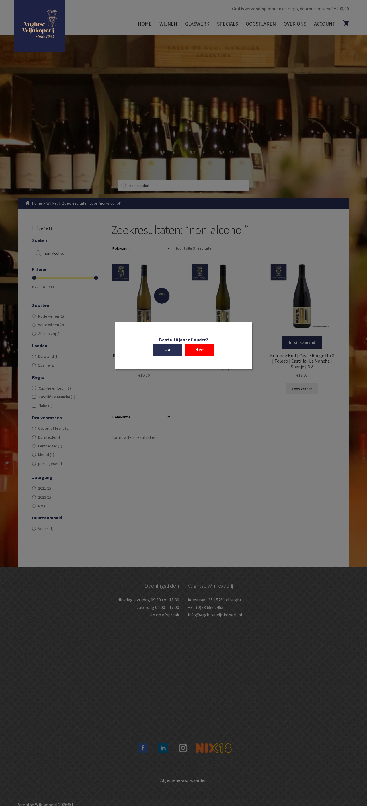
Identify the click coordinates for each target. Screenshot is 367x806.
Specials (227, 23)
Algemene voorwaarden (183, 780)
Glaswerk (197, 23)
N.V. (43, 506)
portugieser (51, 463)
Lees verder (302, 388)
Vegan (46, 528)
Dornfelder (50, 437)
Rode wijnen (51, 316)
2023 (44, 497)
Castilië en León (55, 388)
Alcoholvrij (49, 333)
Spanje (46, 365)
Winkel (52, 203)
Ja (167, 349)
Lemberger (50, 446)
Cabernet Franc (53, 428)
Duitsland (48, 356)
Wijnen (168, 23)
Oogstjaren (261, 23)
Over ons (295, 23)
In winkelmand (302, 342)
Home (145, 23)
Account (324, 23)
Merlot (46, 454)
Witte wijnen (51, 324)
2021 (44, 488)
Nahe (45, 405)
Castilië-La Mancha (57, 396)
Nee (199, 349)
